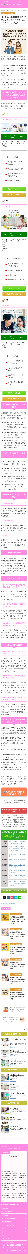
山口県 (13, 872)
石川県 (20, 854)
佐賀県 (15, 881)
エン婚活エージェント (17, 1075)
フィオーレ (13, 1060)
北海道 (11, 841)
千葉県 (13, 848)
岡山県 (20, 870)
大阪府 (20, 865)
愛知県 (20, 859)
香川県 (15, 876)
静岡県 (15, 859)
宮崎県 (18, 883)
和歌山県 (18, 867)
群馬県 (20, 847)
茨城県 (11, 847)
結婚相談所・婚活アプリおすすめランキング (14, 1242)
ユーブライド (14, 1126)
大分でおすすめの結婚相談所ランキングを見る (14, 793)
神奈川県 (23, 848)
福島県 (22, 843)
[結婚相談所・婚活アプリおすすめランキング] (14, 6)
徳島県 (11, 876)
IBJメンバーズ (14, 1051)
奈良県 (13, 867)
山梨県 (12, 850)
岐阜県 (11, 859)
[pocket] (12, 897)
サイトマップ (17, 1148)
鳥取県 (11, 870)
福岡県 (11, 881)
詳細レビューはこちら (14, 195)
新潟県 (11, 854)
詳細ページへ (13, 1047)
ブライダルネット (15, 1108)
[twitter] (4, 897)
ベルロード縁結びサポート (18, 1093)
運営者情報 (4, 1146)
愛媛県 (20, 876)
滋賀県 (11, 865)
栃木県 (15, 847)
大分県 (13, 883)
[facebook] (8, 897)
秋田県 (13, 843)
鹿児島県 (23, 883)
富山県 (15, 854)
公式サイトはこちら (14, 189)
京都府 (15, 865)
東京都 (18, 848)
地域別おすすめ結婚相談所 (9, 903)
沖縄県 (12, 885)
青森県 (20, 841)
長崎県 (20, 881)
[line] (19, 897)
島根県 (15, 870)
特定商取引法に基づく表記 (14, 1146)
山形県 (18, 843)
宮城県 (15, 841)
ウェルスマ (13, 1084)
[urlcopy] (23, 897)
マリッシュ (13, 1117)
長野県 (16, 850)
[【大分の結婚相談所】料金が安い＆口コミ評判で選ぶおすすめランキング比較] (16, 897)
